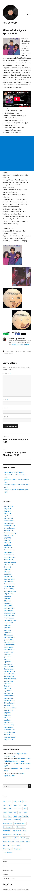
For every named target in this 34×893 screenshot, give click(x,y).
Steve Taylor (7, 849)
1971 (4, 801)
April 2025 (8, 545)
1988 (4, 812)
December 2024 (9, 555)
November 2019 (9, 703)
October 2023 (9, 589)
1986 (20, 809)
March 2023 (8, 606)
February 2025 (9, 550)
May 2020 (7, 688)
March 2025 (8, 547)
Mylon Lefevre (8, 838)
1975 (14, 801)
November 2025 (9, 528)
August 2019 (8, 710)
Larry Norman (16, 830)
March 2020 (8, 693)
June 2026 (7, 511)
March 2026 (8, 518)
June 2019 (7, 715)
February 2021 (9, 666)
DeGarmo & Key (8, 827)
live (24, 830)
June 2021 (7, 657)
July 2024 (7, 567)
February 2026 (9, 521)
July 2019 (7, 713)
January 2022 (9, 640)
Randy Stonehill (8, 841)
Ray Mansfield (9, 351)
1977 (24, 801)
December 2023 (9, 584)
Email (5, 408)
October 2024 (9, 560)
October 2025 (9, 530)
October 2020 (9, 676)
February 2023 (9, 608)
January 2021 (8, 669)
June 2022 (7, 628)
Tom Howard (7, 852)
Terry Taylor (18, 849)
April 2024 (8, 574)
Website (6, 417)
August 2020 (8, 681)
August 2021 (8, 652)
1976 (19, 801)
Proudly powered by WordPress (20, 889)
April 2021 (7, 662)
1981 (20, 805)
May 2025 (7, 543)
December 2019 (9, 700)
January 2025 (9, 552)
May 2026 (7, 513)
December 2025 (9, 525)
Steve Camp (16, 845)
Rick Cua (6, 845)
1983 (4, 809)
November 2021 (9, 645)
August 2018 (8, 739)
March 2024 (8, 577)
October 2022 (9, 618)
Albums (29, 351)
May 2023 (7, 601)
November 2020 (9, 674)
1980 (15, 805)
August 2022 (8, 623)
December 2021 (9, 642)
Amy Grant (7, 820)
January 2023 (8, 611)
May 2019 (7, 717)
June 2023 (7, 598)
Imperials (6, 830)
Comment (7, 373)
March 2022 (8, 635)
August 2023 (8, 594)
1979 (9, 805)
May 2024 (7, 572)
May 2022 (7, 630)
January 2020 (9, 698)
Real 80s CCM (10, 23)
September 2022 (10, 620)
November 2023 (9, 586)
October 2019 (9, 705)
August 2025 (8, 535)
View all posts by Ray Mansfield (20, 344)
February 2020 (9, 696)
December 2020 (9, 671)
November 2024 (9, 557)
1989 (10, 812)
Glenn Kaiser (20, 827)
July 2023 (7, 596)
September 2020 (10, 679)
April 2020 (8, 691)
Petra (17, 838)
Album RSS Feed (8, 878)
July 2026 (7, 508)
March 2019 (8, 722)
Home (5, 861)
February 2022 (9, 637)
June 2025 (7, 540)
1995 (15, 816)
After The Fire (23, 816)
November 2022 (9, 615)
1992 (25, 812)
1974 (9, 801)
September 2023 (10, 591)
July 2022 (7, 625)
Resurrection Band (23, 841)
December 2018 (9, 730)
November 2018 (9, 732)
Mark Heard (7, 834)
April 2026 (8, 516)
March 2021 (8, 664)
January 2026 (9, 523)
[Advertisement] (17, 153)
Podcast (5, 874)
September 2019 (10, 708)
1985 (5, 353)
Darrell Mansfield (20, 823)
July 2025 (7, 538)
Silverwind (10, 353)
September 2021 (10, 649)
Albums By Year (8, 870)
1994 (10, 816)
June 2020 (7, 686)
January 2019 (8, 727)
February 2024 (9, 579)
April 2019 (7, 720)
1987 (25, 809)
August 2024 (8, 564)
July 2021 (7, 654)
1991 (20, 812)
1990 (15, 812)
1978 (4, 805)
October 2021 (8, 647)
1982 (25, 805)
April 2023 (7, 603)
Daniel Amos (7, 823)
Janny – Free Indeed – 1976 (14, 472)
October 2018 (8, 734)
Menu (28, 14)
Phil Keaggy (25, 838)
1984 (10, 809)
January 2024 (9, 581)
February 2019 (9, 725)
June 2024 (7, 569)
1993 (4, 816)
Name (5, 400)
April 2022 (8, 632)
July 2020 (7, 683)
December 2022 (9, 613)
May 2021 (7, 659)
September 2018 (10, 737)
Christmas (16, 820)
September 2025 (10, 533)
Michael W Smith (19, 834)
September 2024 (10, 562)
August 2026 (8, 506)
